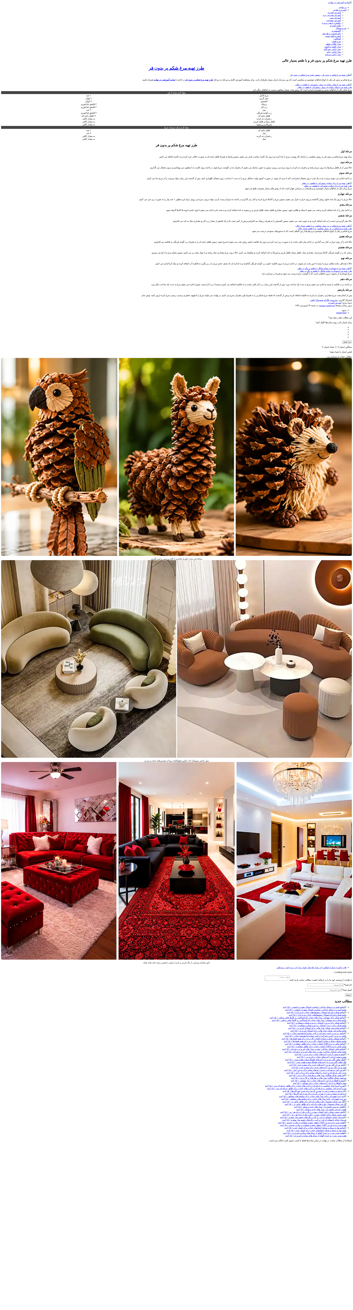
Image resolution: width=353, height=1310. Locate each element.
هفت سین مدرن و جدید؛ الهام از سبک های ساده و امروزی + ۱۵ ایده (315, 1135)
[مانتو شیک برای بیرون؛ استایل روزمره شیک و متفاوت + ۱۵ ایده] (316, 1023)
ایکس (312, 300)
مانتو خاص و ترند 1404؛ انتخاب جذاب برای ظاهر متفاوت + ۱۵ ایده (316, 1046)
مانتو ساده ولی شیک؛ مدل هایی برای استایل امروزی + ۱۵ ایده (318, 1031)
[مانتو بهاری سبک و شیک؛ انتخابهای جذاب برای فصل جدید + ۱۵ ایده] (315, 1128)
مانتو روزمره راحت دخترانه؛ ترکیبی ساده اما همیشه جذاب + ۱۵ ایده (315, 1036)
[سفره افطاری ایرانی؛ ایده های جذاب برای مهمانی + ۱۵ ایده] (318, 1080)
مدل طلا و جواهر (333, 44)
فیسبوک (319, 300)
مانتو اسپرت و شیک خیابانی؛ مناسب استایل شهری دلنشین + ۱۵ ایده (315, 1010)
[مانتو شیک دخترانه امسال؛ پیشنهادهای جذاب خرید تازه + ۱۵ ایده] (316, 1012)
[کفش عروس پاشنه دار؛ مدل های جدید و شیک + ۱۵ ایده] (320, 1107)
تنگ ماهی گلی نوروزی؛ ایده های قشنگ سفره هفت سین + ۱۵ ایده (316, 1062)
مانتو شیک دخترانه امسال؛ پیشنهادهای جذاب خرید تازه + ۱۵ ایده (317, 1015)
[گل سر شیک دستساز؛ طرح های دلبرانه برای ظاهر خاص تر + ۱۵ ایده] (314, 1101)
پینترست (334, 300)
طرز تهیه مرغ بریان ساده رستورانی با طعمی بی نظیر (328, 186)
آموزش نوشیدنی (333, 20)
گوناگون (337, 39)
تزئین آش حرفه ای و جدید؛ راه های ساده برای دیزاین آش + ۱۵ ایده (316, 1073)
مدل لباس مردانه (333, 54)
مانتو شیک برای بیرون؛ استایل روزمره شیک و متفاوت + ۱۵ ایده (317, 1025)
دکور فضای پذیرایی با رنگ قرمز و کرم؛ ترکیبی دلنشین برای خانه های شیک (176, 962)
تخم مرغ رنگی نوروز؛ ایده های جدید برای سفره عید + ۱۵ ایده (319, 1067)
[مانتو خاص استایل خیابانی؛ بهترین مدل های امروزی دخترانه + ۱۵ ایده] (314, 1049)
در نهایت (342, 7)
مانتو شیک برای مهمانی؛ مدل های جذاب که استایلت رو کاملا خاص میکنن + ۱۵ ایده (309, 1020)
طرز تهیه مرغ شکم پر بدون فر (176, 67)
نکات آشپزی (335, 25)
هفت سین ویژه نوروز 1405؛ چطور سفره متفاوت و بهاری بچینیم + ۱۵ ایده (313, 1125)
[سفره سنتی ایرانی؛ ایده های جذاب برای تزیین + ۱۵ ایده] (320, 1054)
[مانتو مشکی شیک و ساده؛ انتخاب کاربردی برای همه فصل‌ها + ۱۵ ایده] (314, 1038)
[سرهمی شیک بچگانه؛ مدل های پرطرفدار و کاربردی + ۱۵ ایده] (317, 1075)
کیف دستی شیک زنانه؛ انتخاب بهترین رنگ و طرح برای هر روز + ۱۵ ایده (314, 1114)
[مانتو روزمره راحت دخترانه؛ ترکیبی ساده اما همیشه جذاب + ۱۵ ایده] (314, 1033)
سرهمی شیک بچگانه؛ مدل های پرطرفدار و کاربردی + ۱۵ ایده (318, 1078)
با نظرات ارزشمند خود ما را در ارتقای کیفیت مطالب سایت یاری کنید (321, 980)
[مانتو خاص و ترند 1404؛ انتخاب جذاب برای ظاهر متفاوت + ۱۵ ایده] (315, 1044)
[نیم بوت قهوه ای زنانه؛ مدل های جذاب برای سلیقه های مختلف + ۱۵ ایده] (312, 1096)
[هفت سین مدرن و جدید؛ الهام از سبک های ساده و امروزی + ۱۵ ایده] (314, 1133)
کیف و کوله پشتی (333, 36)
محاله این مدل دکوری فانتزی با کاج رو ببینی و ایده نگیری (176, 559)
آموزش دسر (335, 18)
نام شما (348, 985)
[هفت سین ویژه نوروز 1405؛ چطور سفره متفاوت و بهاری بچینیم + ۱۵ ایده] (312, 1122)
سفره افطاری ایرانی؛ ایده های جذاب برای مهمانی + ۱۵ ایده (319, 1083)
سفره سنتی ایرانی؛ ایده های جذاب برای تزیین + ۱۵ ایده (321, 1057)
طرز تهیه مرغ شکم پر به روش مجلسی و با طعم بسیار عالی (324, 228)
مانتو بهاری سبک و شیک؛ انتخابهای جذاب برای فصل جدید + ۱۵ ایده (316, 1130)
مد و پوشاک (341, 28)
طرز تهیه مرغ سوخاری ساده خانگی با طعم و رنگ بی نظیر (325, 271)
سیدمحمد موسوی (327, 305)
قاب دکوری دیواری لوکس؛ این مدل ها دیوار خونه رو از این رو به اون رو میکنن (311, 967)
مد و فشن (336, 41)
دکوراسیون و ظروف (331, 33)
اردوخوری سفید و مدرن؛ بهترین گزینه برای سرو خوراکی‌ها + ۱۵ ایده (315, 1093)
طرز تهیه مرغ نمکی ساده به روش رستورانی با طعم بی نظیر (324, 87)
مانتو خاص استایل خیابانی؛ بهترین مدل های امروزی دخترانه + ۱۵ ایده (315, 1052)
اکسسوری (336, 31)
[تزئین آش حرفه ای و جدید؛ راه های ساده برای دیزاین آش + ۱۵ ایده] (315, 1070)
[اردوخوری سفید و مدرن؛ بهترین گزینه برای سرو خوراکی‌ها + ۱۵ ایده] (314, 1091)
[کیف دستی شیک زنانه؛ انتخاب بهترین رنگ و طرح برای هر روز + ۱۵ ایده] (313, 1112)
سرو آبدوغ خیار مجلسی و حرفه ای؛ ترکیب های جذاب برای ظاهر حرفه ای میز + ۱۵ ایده (306, 1088)
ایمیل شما (347, 990)
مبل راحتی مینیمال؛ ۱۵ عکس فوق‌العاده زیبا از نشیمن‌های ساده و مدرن (176, 761)
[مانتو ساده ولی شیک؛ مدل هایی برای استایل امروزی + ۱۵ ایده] (317, 1028)
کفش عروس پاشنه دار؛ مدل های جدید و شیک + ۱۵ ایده (321, 1109)
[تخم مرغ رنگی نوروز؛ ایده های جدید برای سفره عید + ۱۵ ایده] (317, 1065)
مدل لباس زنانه (334, 52)
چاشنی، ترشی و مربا (331, 23)
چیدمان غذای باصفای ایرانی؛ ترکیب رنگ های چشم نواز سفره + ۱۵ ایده (314, 1120)
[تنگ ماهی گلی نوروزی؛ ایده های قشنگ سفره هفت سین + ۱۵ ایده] (315, 1059)
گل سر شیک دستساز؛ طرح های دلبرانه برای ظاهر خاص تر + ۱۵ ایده (315, 1104)
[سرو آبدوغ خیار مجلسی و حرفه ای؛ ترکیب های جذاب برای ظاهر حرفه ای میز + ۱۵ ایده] (305, 1086)
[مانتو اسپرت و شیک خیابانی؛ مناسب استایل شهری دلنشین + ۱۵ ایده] (314, 1007)
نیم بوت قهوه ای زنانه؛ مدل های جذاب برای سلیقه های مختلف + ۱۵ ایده (313, 1099)
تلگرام (326, 300)
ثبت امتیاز (347, 342)
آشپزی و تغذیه (340, 10)
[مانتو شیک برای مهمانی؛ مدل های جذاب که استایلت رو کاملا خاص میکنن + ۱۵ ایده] (308, 1017)
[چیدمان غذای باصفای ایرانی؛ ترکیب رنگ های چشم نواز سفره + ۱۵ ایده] (313, 1117)
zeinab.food (341, 313)
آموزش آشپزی (334, 12)
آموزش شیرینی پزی (332, 15)
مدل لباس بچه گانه (332, 49)
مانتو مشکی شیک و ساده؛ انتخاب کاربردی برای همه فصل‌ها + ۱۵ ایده (315, 1041)
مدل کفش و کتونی (332, 46)
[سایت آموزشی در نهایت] (340, 2)
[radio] (173, 327)
